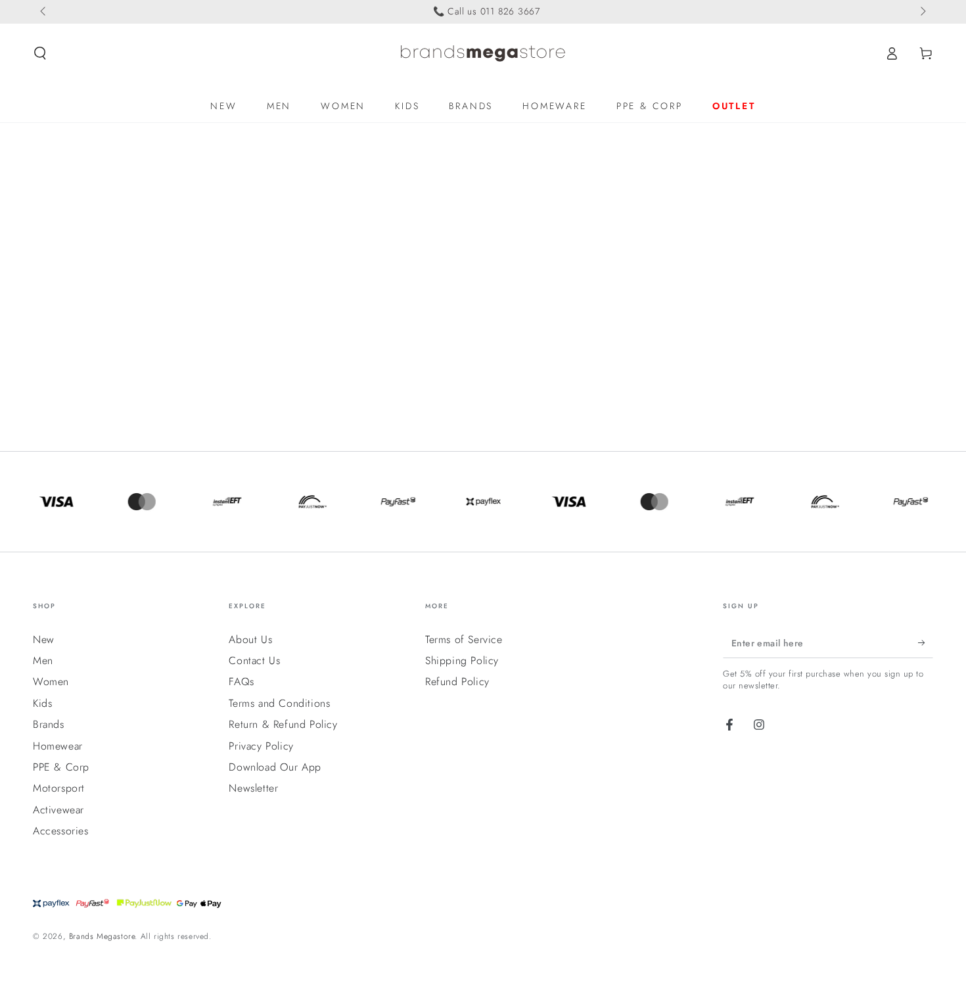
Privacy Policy (261, 746)
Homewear (58, 746)
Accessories (61, 830)
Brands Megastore (102, 936)
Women (51, 681)
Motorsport (59, 788)
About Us (250, 639)
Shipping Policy (462, 660)
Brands (48, 724)
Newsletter (253, 788)
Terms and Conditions (279, 703)
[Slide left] (44, 12)
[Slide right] (922, 12)
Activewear (58, 809)
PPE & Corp (61, 767)
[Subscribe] (925, 643)
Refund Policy (457, 681)
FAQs (241, 681)
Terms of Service (464, 639)
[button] (40, 53)
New (44, 639)
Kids (42, 703)
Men (43, 660)
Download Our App (275, 767)
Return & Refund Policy (283, 724)
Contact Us (254, 660)
